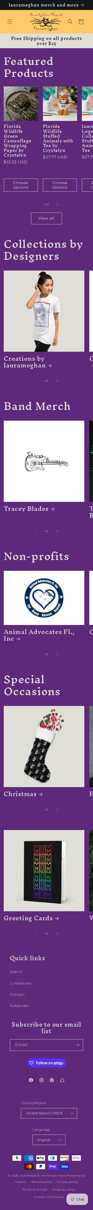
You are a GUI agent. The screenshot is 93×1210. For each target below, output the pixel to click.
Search (16, 971)
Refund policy (41, 1182)
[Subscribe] (77, 1045)
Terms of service (35, 1189)
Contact (17, 994)
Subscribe (19, 1005)
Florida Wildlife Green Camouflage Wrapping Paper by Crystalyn (17, 140)
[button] (9, 21)
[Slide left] (35, 204)
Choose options (21, 185)
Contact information (49, 1197)
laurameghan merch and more (43, 1175)
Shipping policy (64, 1189)
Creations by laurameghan (25, 361)
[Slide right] (57, 204)
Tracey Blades (26, 508)
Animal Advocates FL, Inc (39, 635)
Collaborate (20, 983)
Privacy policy (67, 1182)
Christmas (20, 793)
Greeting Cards (28, 917)
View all (46, 218)
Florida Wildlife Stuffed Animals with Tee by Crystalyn (58, 138)
